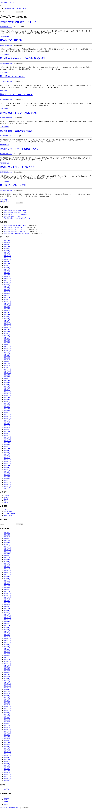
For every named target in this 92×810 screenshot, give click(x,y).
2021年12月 (7, 346)
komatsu (9, 27)
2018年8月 (7, 422)
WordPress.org (8, 515)
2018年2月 (7, 433)
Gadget (6, 499)
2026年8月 (7, 241)
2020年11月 (7, 371)
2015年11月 (7, 484)
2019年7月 (7, 401)
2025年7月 (7, 265)
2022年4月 (7, 339)
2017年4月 (7, 452)
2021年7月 (7, 356)
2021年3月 (7, 363)
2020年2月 (7, 388)
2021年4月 (7, 361)
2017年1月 (7, 458)
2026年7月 (7, 242)
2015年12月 (7, 482)
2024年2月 (7, 297)
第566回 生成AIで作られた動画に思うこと (17, 218)
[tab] (0, 5)
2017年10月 (7, 441)
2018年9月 (7, 420)
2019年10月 (7, 395)
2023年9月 (7, 307)
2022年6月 (7, 335)
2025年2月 (7, 275)
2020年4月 (7, 384)
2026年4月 (7, 248)
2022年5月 (7, 337)
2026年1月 (7, 254)
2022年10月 (7, 327)
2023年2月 (7, 320)
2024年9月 (7, 284)
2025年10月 (7, 259)
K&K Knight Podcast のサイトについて (18, 8)
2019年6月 (7, 403)
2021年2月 (7, 365)
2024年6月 (7, 290)
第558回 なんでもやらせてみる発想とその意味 (23, 58)
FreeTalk (6, 497)
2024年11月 (7, 280)
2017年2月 (7, 456)
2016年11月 (7, 461)
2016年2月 (7, 478)
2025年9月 (7, 261)
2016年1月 (7, 480)
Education (6, 495)
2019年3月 (7, 409)
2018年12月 (7, 414)
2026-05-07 (3, 81)
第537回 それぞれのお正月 (13, 185)
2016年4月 (7, 475)
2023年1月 (7, 322)
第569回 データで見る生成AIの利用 (15, 212)
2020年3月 (7, 386)
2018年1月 (7, 435)
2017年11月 (7, 439)
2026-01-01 (3, 190)
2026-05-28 (3, 63)
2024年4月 (7, 293)
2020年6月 (7, 380)
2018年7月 (7, 424)
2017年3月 (7, 454)
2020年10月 (7, 373)
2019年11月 (7, 393)
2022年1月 (7, 344)
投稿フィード (8, 511)
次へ (7, 201)
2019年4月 (7, 407)
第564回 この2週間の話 (11, 40)
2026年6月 (7, 244)
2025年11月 (7, 258)
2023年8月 (7, 308)
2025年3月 (7, 273)
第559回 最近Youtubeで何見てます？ (15, 231)
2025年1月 (7, 276)
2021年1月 (7, 367)
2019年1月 (7, 412)
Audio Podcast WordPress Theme (9, 807)
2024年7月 (7, 288)
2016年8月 (7, 467)
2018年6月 (7, 426)
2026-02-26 (3, 154)
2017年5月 (7, 450)
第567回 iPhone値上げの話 (12, 216)
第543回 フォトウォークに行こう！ (17, 167)
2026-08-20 (3, 27)
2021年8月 (7, 354)
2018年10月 (7, 418)
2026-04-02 (3, 117)
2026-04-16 (3, 99)
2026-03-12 (3, 136)
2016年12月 (7, 460)
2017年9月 (7, 443)
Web (5, 500)
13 (4, 201)
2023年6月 (7, 312)
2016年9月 (7, 465)
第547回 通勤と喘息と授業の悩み (16, 131)
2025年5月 (7, 269)
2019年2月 (7, 410)
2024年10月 (7, 282)
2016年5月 (7, 473)
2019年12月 (7, 392)
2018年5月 (7, 427)
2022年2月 (7, 342)
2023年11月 (7, 303)
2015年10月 (7, 486)
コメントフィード (9, 513)
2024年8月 (7, 286)
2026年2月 (7, 252)
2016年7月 (7, 469)
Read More (4, 36)
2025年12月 (7, 256)
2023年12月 (7, 301)
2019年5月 (7, 405)
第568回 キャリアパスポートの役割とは (16, 214)
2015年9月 (7, 488)
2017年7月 (7, 446)
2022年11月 (7, 325)
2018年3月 (7, 431)
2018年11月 (7, 416)
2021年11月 (7, 348)
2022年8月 (7, 331)
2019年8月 (7, 399)
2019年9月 (7, 397)
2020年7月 (7, 378)
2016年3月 (7, 476)
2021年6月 (7, 358)
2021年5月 (7, 359)
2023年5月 (7, 314)
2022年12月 (7, 324)
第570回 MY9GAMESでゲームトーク (18, 22)
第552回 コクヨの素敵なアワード (16, 94)
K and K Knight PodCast (7, 2)
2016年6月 (7, 471)
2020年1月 (7, 390)
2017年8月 (7, 444)
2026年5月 (7, 246)
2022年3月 (7, 341)
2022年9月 (7, 329)
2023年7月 (7, 310)
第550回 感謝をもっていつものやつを (18, 113)
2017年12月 (7, 437)
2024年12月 (7, 278)
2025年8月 (7, 263)
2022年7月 (7, 333)
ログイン (6, 509)
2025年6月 (7, 267)
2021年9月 (7, 352)
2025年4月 (7, 271)
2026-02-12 (3, 172)
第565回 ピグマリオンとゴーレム (14, 227)
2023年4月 (7, 316)
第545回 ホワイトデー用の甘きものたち (19, 149)
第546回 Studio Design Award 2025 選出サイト (18, 233)
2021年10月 (7, 350)
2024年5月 (7, 292)
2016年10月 (7, 463)
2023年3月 (7, 318)
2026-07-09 (3, 45)
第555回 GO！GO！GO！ (12, 76)
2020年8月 (7, 376)
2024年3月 (7, 295)
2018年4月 (7, 429)
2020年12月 (7, 369)
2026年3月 (7, 250)
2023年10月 (7, 305)
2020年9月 (7, 375)
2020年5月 (7, 382)
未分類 (6, 502)
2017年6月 (7, 448)
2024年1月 (7, 299)
